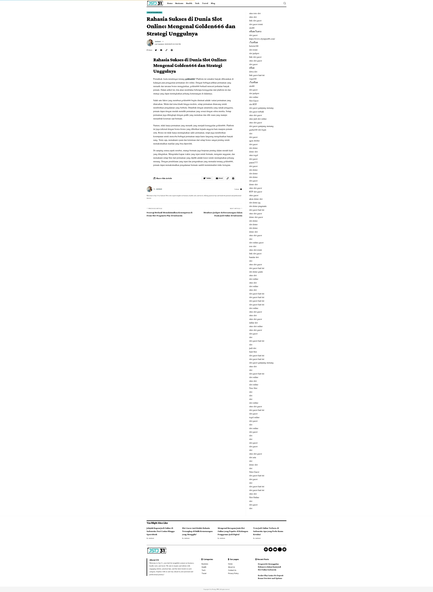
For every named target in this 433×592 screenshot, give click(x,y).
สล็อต (252, 67)
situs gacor (253, 195)
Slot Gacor (253, 100)
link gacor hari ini (257, 75)
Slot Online (254, 497)
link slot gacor (255, 20)
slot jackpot (254, 53)
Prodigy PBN (215, 589)
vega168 (253, 78)
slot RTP (253, 104)
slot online (253, 97)
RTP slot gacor (255, 191)
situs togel (253, 155)
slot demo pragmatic (258, 206)
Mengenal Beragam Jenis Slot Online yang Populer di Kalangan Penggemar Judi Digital (233, 531)
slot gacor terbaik (256, 111)
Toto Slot (253, 388)
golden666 (190, 78)
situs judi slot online (258, 118)
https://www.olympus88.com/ (262, 38)
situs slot (253, 16)
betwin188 (253, 46)
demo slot (253, 151)
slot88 (252, 27)
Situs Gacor (254, 471)
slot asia (252, 457)
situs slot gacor (255, 60)
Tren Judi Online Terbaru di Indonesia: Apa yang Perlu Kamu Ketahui (268, 531)
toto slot (252, 246)
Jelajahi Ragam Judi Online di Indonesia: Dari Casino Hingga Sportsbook (161, 531)
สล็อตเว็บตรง (255, 31)
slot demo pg (254, 202)
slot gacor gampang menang (261, 107)
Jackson (158, 41)
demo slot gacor (256, 217)
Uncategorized (154, 12)
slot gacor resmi (256, 24)
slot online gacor (256, 242)
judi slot (252, 348)
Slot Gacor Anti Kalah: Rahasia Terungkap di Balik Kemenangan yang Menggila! (197, 531)
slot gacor (253, 35)
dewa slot (253, 71)
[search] (285, 3)
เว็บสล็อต (253, 42)
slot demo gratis (256, 271)
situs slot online (256, 326)
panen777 (253, 162)
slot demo (253, 148)
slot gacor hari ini (256, 209)
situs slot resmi (255, 249)
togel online (254, 417)
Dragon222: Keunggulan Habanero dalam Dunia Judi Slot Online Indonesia (269, 567)
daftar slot (253, 322)
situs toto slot (255, 13)
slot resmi (253, 49)
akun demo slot (256, 198)
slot (250, 133)
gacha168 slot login (257, 129)
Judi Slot (253, 351)
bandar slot (254, 257)
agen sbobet (254, 140)
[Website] (241, 189)
